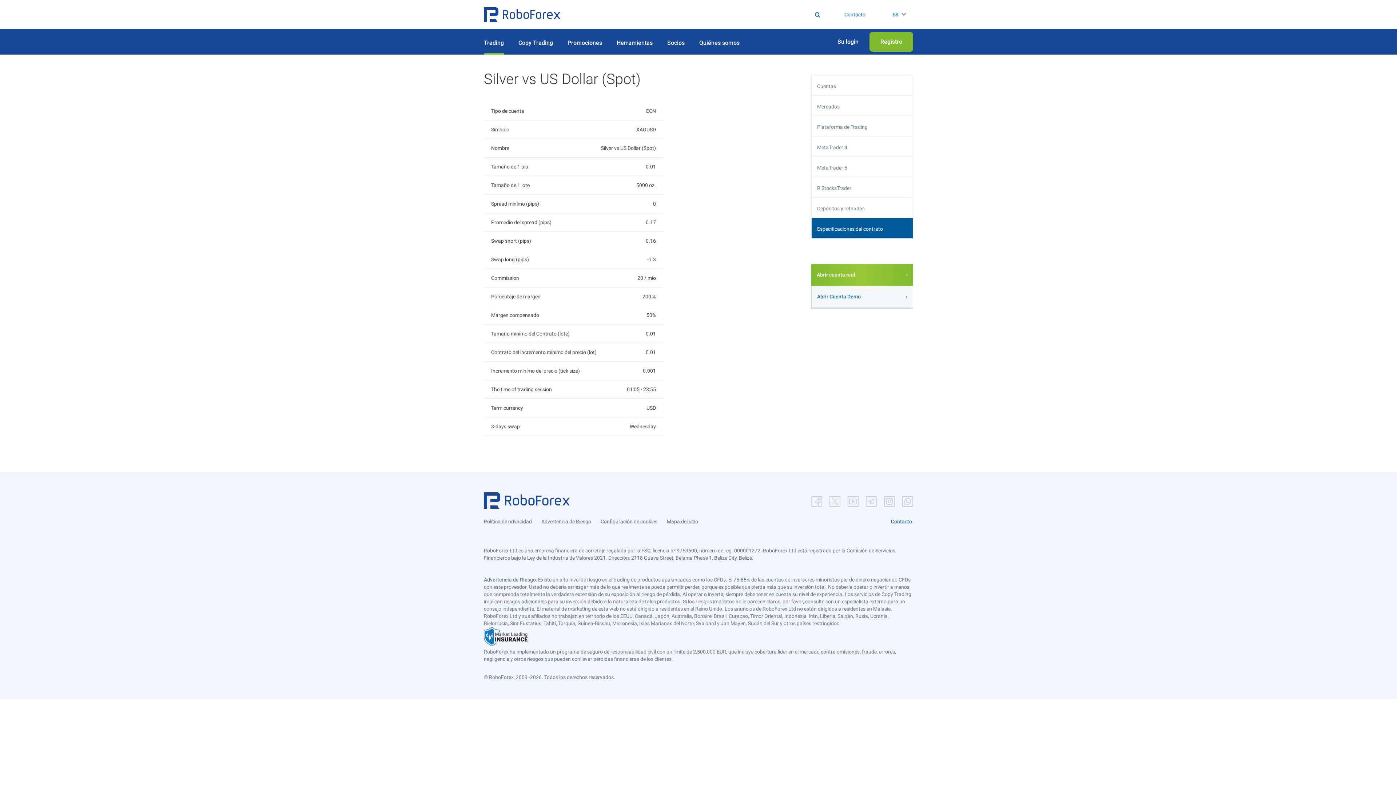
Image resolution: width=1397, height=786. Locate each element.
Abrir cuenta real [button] (836, 275)
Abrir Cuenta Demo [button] (839, 296)
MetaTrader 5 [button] (832, 168)
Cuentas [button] (826, 86)
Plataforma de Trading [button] (842, 127)
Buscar (704, 14)
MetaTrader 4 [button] (832, 147)
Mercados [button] (828, 107)
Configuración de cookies (629, 521)
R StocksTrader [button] (834, 188)
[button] (522, 14)
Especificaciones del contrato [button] (850, 229)
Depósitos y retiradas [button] (841, 208)
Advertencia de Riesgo (566, 521)
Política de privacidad (508, 521)
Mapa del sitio (682, 521)
